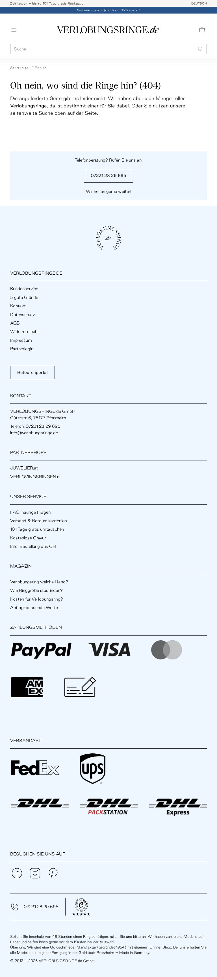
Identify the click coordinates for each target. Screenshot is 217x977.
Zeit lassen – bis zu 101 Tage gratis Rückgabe (47, 3)
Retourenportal (32, 372)
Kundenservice (24, 288)
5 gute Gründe (24, 297)
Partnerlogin (21, 348)
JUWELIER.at (24, 468)
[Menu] (14, 30)
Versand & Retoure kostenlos (38, 520)
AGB (15, 323)
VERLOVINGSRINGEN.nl (35, 476)
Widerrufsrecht (24, 331)
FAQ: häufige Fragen (30, 512)
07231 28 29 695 (108, 175)
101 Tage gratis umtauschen (37, 529)
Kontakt (18, 305)
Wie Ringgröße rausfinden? (36, 590)
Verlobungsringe (28, 105)
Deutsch (199, 3)
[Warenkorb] (202, 30)
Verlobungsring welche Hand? (39, 581)
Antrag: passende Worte (34, 607)
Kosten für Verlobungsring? (36, 599)
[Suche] (200, 49)
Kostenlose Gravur (28, 537)
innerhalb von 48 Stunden (50, 936)
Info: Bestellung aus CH (33, 546)
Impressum (21, 340)
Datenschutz (22, 314)
